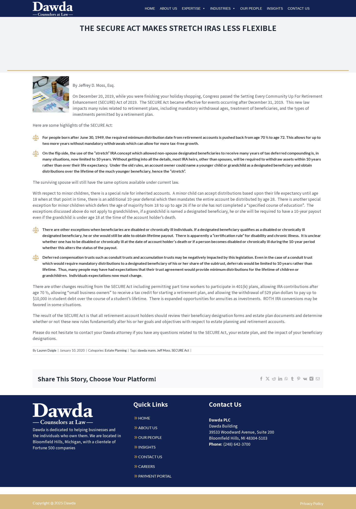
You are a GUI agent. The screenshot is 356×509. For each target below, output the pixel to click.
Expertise (191, 8)
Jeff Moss (163, 350)
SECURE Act (180, 350)
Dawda (70, 503)
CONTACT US (150, 456)
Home (150, 8)
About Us (168, 8)
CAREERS (146, 466)
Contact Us (299, 8)
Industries (220, 8)
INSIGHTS (146, 447)
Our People (251, 8)
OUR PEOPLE (150, 437)
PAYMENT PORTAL (154, 476)
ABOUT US (147, 427)
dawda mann (146, 350)
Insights (275, 8)
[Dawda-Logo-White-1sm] (63, 404)
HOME (144, 418)
